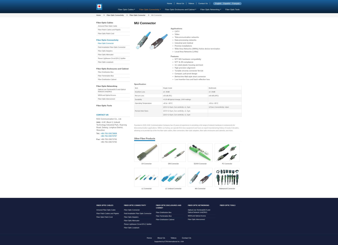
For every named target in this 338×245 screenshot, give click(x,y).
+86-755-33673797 (109, 136)
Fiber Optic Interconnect (106, 99)
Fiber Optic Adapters (105, 51)
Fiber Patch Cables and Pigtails (109, 30)
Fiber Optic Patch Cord (106, 33)
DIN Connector (173, 164)
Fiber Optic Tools (232, 9)
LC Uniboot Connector (173, 189)
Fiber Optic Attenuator (105, 55)
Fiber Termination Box (106, 76)
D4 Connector (147, 164)
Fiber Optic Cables (104, 23)
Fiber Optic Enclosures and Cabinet (112, 69)
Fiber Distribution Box (105, 72)
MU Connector (200, 189)
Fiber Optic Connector (137, 15)
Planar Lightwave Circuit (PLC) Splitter (112, 58)
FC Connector (227, 164)
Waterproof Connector (227, 189)
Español (226, 3)
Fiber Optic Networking (106, 86)
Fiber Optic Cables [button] (126, 9)
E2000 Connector (200, 164)
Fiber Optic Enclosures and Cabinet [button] (180, 9)
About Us (180, 3)
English (218, 3)
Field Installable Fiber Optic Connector (111, 47)
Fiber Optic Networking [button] (210, 9)
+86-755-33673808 (109, 133)
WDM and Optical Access (107, 95)
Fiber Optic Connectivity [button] (149, 9)
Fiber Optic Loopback (105, 62)
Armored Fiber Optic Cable (107, 26)
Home (169, 3)
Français (236, 3)
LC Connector (147, 189)
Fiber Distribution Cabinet (107, 79)
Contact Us (203, 3)
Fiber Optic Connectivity (115, 15)
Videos (191, 3)
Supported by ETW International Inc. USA (169, 241)
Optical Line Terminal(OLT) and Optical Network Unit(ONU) (112, 91)
